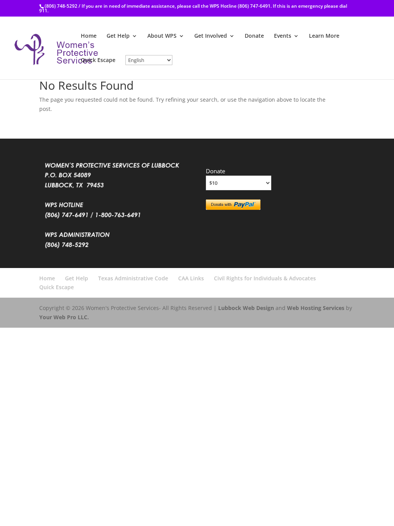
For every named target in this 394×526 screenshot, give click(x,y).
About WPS (162, 36)
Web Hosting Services (315, 308)
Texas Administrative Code (133, 278)
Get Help (118, 36)
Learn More (324, 36)
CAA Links (191, 278)
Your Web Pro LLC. (64, 317)
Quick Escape (98, 60)
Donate (254, 36)
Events (282, 36)
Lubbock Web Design (246, 308)
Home (89, 36)
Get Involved (210, 36)
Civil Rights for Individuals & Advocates (265, 278)
